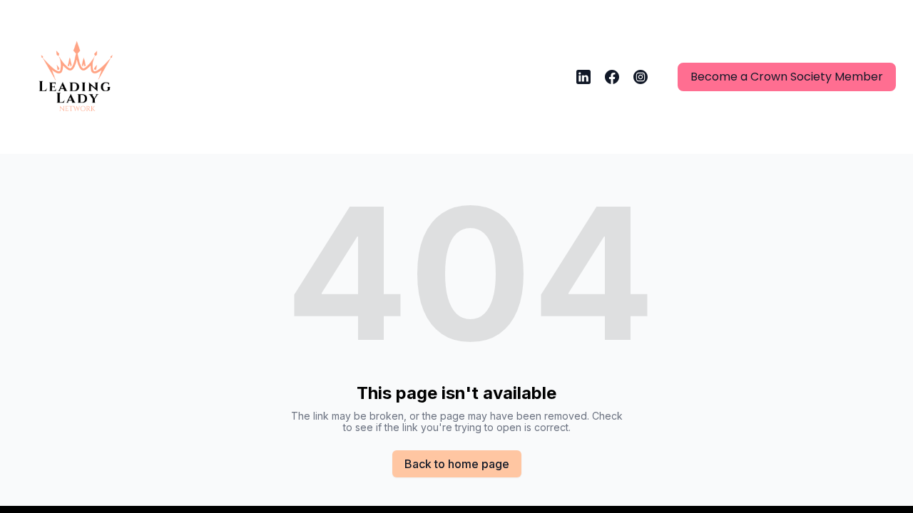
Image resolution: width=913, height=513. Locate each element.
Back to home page (456, 464)
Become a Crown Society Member (786, 76)
